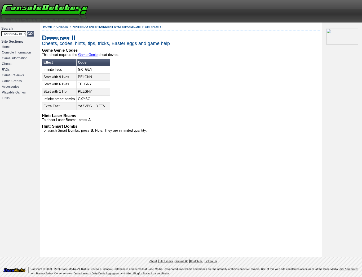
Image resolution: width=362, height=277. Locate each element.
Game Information (15, 58)
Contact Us (181, 261)
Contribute (196, 261)
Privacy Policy (44, 273)
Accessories (10, 86)
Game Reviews (13, 75)
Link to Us (211, 261)
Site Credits (166, 261)
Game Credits (12, 81)
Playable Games (14, 92)
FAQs (6, 69)
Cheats (7, 63)
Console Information (16, 52)
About (153, 261)
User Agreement (348, 268)
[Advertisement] (297, 11)
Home (6, 46)
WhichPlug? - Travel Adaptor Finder (147, 273)
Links (6, 98)
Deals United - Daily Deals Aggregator (97, 273)
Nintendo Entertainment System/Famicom (106, 26)
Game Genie (88, 55)
